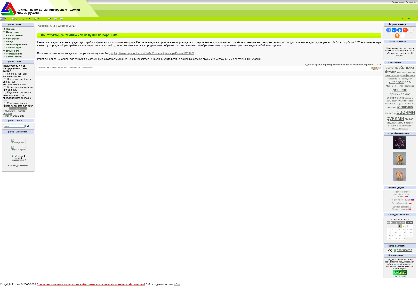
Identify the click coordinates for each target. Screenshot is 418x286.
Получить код (400, 276)
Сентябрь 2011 (400, 219)
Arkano (60, 67)
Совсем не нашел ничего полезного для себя (18, 104)
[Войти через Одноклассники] (397, 35)
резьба (395, 76)
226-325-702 (404, 250)
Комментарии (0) (87, 67)
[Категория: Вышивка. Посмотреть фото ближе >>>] (399, 148)
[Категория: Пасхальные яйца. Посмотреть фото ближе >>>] (399, 164)
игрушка (391, 123)
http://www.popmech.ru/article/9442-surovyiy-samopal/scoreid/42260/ (154, 53)
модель (411, 72)
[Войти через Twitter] (402, 35)
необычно (402, 67)
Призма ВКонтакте (409, 19)
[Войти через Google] (411, 30)
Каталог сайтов (14, 56)
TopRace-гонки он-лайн (400, 200)
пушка (402, 76)
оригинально (399, 94)
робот (394, 101)
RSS (58, 19)
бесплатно (405, 107)
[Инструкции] (4, 32)
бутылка (404, 129)
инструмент (407, 79)
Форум (10, 41)
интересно (396, 82)
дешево (400, 89)
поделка (391, 107)
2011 (52, 25)
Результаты (9, 110)
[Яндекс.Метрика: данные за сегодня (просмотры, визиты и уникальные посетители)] (18, 148)
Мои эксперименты (16, 44)
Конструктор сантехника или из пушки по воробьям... (80, 35)
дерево (401, 104)
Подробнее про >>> (342, 64)
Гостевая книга (14, 54)
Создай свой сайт (400, 203)
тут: (111, 53)
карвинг (388, 76)
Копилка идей (13, 47)
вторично (393, 125)
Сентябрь (64, 25)
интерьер (408, 123)
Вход (52, 19)
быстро (409, 101)
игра (404, 98)
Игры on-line (12, 51)
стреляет (390, 68)
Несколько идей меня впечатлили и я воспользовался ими (17, 82)
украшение (402, 72)
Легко (387, 104)
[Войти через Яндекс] (405, 30)
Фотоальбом (13, 39)
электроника (394, 97)
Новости (10, 29)
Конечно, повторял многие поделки (15, 75)
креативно (409, 86)
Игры (394, 113)
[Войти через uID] (388, 30)
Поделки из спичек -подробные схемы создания (401, 194)
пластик (402, 101)
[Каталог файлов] (4, 35)
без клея (399, 86)
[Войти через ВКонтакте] (394, 30)
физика (410, 75)
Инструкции (12, 32)
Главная (8, 19)
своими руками (400, 115)
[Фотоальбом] (4, 38)
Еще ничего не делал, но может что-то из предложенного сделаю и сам (17, 96)
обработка (392, 79)
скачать (399, 123)
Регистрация (43, 19)
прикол (409, 119)
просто (394, 103)
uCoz (177, 284)
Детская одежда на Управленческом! (401, 208)
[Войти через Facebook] (399, 30)
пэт (400, 78)
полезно (410, 103)
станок (388, 113)
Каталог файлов (14, 35)
